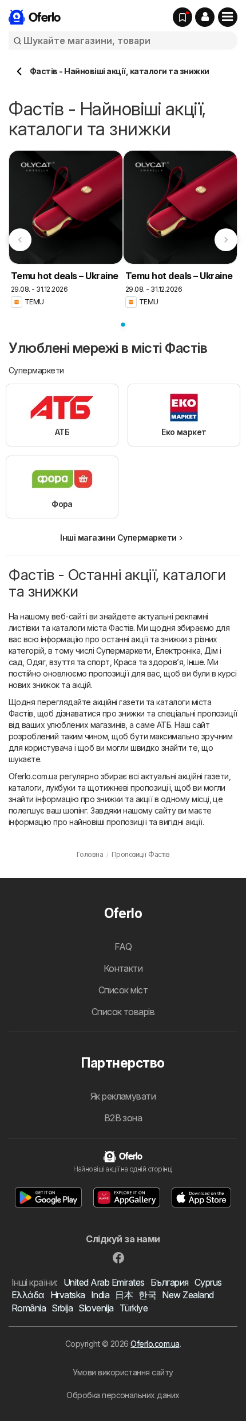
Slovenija (95, 1308)
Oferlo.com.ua (154, 1343)
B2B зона (123, 1118)
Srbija (62, 1308)
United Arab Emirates (104, 1282)
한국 (147, 1295)
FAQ (123, 946)
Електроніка (178, 650)
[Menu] (227, 17)
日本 (124, 1295)
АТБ (164, 725)
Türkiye (134, 1308)
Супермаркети (124, 650)
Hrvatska (67, 1295)
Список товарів (123, 1011)
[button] (205, 17)
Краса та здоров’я (148, 662)
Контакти (123, 968)
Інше (195, 662)
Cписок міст (123, 990)
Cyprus (208, 1282)
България (169, 1282)
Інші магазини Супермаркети (118, 537)
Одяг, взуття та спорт (67, 662)
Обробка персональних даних (123, 1395)
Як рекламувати (123, 1096)
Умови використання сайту (123, 1372)
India (100, 1295)
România (28, 1308)
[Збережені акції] (182, 17)
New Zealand (187, 1295)
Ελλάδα (28, 1295)
